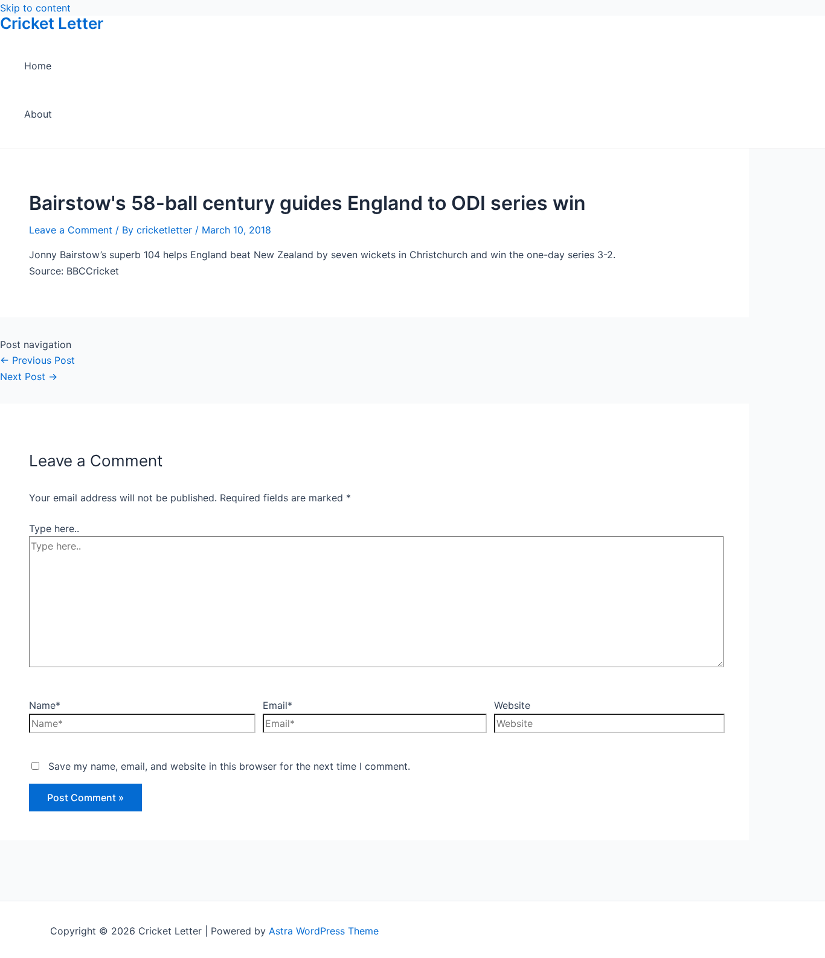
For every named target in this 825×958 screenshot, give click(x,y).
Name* (44, 705)
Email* (277, 705)
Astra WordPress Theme (324, 931)
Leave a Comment (70, 230)
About (38, 114)
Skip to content (35, 8)
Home (37, 66)
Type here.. (54, 528)
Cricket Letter (51, 23)
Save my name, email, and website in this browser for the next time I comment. (229, 766)
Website (512, 705)
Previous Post (37, 360)
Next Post (28, 376)
